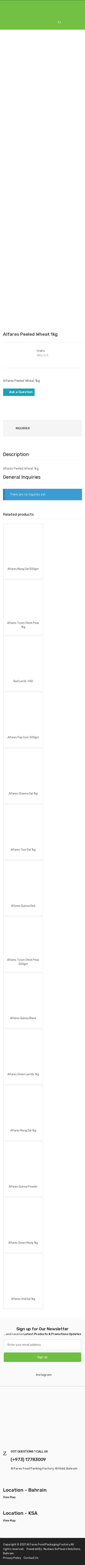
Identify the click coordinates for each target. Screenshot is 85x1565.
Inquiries (23, 428)
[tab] (22, 428)
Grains (41, 351)
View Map (9, 1497)
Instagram (44, 1375)
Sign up (42, 1357)
